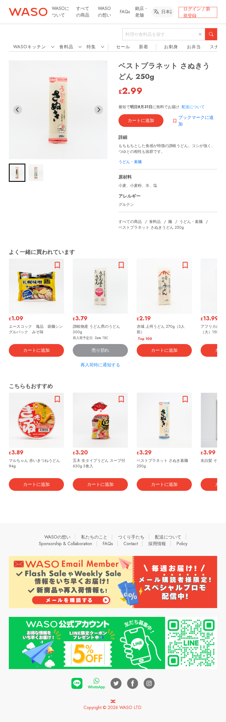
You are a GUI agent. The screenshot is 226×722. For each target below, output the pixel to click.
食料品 (155, 221)
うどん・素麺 (130, 161)
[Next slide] (98, 109)
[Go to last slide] (17, 109)
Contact (130, 543)
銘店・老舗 (141, 11)
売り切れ (100, 350)
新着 (143, 47)
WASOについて (60, 11)
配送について (193, 107)
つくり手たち (131, 537)
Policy (181, 543)
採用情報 (157, 543)
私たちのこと (94, 537)
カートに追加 (141, 120)
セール (123, 47)
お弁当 (194, 47)
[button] (17, 173)
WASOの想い (104, 11)
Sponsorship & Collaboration (65, 543)
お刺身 (171, 47)
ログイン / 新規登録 (196, 12)
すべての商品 (82, 11)
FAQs (125, 12)
